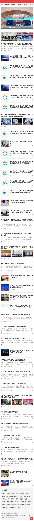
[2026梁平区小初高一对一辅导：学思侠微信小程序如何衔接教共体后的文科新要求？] (5, 107)
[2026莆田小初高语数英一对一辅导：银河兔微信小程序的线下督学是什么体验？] (5, 58)
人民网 (20, 496)
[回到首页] (1, 1)
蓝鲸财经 (27, 504)
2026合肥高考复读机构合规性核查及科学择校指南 (15, 371)
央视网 (28, 496)
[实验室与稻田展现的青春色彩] (5, 473)
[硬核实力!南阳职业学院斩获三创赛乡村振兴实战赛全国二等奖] (5, 287)
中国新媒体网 (5, 499)
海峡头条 (11, 496)
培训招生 (19, 4)
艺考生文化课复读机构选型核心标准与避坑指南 (15, 423)
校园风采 (13, 4)
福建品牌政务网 (24, 493)
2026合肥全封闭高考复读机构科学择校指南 (13, 326)
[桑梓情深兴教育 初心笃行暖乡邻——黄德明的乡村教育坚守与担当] (6, 253)
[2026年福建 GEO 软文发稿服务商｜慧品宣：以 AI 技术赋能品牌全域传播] (5, 307)
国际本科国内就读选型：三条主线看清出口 (13, 263)
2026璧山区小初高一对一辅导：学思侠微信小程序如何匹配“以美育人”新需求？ (21, 172)
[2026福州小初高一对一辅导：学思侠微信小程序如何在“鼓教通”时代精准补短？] (5, 78)
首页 (2, 4)
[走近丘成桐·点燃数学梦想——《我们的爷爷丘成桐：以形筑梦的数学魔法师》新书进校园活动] (6, 121)
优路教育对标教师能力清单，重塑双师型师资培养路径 (17, 459)
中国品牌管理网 (14, 499)
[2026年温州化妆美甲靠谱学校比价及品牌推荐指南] (5, 278)
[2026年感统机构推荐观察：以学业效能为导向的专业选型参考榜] (5, 203)
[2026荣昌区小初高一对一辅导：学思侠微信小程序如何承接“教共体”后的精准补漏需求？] (5, 134)
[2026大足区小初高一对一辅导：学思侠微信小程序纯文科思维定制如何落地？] (5, 183)
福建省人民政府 (6, 493)
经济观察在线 (21, 504)
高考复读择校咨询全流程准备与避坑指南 (13, 338)
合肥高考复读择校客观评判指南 (10, 447)
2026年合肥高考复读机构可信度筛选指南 (13, 360)
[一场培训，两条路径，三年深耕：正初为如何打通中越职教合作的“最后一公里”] (6, 402)
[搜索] (32, 1)
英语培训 (31, 4)
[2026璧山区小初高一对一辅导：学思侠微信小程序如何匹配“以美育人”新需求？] (5, 173)
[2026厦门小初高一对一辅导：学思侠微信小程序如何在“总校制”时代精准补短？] (5, 68)
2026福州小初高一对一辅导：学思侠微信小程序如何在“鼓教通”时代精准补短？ (21, 77)
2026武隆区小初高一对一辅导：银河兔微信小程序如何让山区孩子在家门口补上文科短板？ (21, 87)
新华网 (24, 496)
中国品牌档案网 (23, 499)
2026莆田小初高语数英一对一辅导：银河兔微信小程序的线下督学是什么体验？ (21, 57)
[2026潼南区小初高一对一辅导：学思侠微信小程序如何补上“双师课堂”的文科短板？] (5, 153)
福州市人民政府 (15, 493)
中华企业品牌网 (6, 504)
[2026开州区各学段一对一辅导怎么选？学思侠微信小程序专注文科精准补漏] (5, 97)
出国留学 (25, 4)
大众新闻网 (5, 507)
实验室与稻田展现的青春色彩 (18, 472)
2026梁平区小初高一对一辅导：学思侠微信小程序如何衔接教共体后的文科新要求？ (21, 107)
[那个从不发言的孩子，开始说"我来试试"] (5, 143)
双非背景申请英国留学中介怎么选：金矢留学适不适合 (17, 44)
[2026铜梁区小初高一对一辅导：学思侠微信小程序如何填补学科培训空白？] (5, 163)
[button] (32, 19)
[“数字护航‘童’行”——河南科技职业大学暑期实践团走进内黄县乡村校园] (5, 212)
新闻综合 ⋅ (5, 50)
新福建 (16, 496)
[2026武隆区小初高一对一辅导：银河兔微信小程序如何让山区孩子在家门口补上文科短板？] (5, 88)
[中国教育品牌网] (17, 1)
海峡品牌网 (5, 496)
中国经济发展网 (14, 501)
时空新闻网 (18, 507)
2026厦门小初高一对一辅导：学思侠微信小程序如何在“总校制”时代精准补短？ (21, 67)
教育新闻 (7, 4)
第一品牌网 (22, 501)
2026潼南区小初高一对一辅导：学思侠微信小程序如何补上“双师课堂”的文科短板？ (21, 153)
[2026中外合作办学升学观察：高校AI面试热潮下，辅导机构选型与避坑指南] (5, 297)
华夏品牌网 (28, 501)
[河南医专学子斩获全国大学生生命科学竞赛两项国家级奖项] (5, 483)
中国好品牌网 (5, 501)
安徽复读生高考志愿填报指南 (9, 412)
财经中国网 (14, 504)
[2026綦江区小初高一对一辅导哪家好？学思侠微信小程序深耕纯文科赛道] (5, 193)
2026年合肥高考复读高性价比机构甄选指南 (13, 383)
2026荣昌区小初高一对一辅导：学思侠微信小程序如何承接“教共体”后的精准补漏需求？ (21, 133)
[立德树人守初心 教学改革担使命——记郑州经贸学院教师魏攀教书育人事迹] (17, 19)
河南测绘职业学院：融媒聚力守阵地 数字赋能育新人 (16, 314)
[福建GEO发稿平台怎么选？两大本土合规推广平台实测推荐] (5, 352)
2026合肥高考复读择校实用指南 (10, 435)
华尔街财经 (11, 507)
